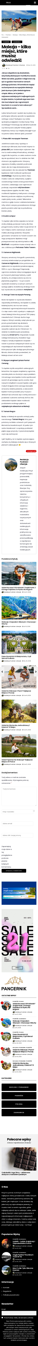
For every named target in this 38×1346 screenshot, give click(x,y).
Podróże (6, 42)
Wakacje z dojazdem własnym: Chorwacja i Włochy (19, 623)
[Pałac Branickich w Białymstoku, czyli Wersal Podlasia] (19, 642)
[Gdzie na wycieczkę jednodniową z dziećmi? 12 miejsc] (19, 711)
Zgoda (12, 1343)
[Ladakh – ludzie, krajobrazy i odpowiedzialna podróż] (6, 1243)
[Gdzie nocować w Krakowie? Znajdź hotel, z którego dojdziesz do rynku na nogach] (19, 573)
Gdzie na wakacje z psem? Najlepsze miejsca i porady (16, 692)
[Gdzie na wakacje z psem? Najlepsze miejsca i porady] (19, 676)
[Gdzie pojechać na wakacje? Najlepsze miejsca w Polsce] (19, 745)
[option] (19, 1161)
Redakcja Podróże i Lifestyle (15, 65)
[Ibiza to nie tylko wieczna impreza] (6, 1270)
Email (3, 1309)
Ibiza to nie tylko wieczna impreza (23, 1269)
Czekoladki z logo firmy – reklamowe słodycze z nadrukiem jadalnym (16, 1173)
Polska (21, 1001)
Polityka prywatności (11, 1295)
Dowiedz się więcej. (21, 1343)
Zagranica (17, 42)
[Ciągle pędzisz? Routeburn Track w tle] (6, 1257)
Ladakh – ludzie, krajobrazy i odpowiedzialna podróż (24, 1242)
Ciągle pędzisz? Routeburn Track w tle (23, 1256)
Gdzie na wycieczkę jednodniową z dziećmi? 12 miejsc (16, 726)
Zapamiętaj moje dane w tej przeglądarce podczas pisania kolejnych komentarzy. (7, 856)
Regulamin (7, 1291)
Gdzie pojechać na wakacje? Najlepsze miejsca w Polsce (17, 761)
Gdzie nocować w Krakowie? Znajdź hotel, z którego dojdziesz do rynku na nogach (19, 588)
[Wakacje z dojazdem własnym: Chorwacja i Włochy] (19, 607)
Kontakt (6, 1287)
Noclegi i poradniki (19, 1047)
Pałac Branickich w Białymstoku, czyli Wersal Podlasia (16, 657)
